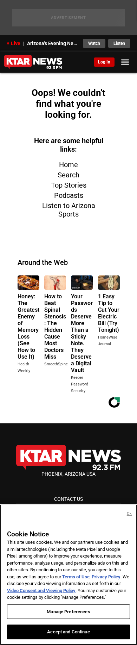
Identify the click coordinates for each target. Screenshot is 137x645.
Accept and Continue (68, 631)
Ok (129, 513)
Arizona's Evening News (53, 43)
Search (68, 175)
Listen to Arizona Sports (68, 209)
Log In (104, 62)
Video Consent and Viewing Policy (41, 590)
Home (68, 164)
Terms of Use (76, 576)
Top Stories (68, 185)
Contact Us (68, 499)
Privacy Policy (106, 576)
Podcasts (68, 195)
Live (15, 43)
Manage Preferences (68, 611)
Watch (94, 43)
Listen (119, 43)
